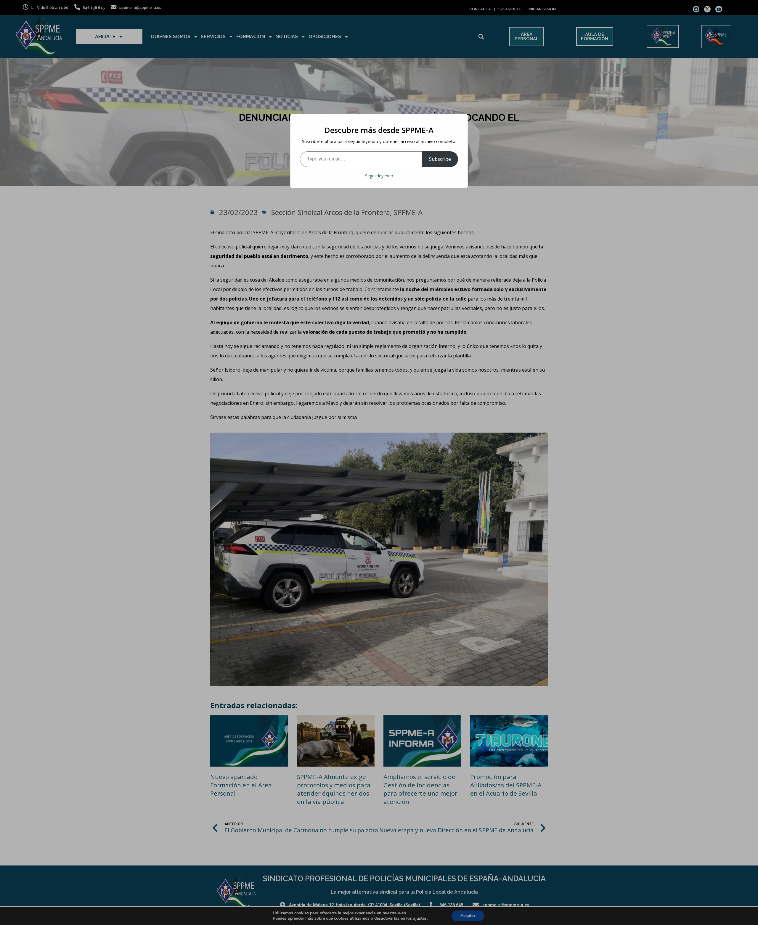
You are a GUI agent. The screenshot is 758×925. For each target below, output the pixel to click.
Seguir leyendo (379, 176)
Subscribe (440, 159)
